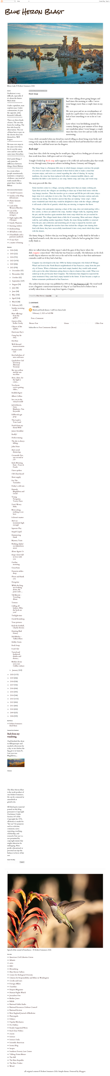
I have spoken (17, 470)
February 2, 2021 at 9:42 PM (43, 313)
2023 (12, 260)
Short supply (16, 477)
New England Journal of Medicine (22, 1013)
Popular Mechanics (16, 1022)
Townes (15, 602)
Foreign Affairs (15, 984)
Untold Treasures (16, 193)
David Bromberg (18, 619)
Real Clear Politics (16, 1031)
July (14, 288)
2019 (12, 678)
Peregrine (15, 582)
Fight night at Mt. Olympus (16, 219)
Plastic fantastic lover (15, 202)
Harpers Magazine (16, 989)
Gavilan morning (16, 563)
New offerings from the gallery (17, 315)
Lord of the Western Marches (16, 207)
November (16, 274)
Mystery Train (17, 540)
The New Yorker (15, 1063)
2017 (12, 685)
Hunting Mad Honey (17, 632)
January (15, 670)
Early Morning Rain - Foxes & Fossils (18, 465)
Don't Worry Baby (16, 505)
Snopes (12, 1048)
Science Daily (14, 1039)
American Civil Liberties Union (21, 957)
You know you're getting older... (18, 387)
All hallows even (15, 232)
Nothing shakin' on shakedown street (18, 546)
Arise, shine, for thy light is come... (17, 380)
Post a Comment (37, 318)
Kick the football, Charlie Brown (18, 627)
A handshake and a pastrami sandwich (16, 235)
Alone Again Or (18, 551)
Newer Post (33, 323)
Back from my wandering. (13, 735)
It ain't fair (15, 649)
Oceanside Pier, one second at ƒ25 (17, 457)
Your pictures (17, 622)
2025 (12, 254)
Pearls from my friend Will (17, 426)
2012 (12, 702)
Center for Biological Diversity (21, 975)
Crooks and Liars (15, 981)
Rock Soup (16, 645)
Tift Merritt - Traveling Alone (16, 597)
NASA (11, 1001)
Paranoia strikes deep (17, 572)
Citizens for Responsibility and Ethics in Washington (29, 978)
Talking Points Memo (17, 1054)
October (15, 277)
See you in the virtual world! (17, 400)
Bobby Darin (16, 642)
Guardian (13, 986)
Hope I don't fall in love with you (18, 557)
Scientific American (16, 1042)
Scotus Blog (13, 1045)
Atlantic (12, 960)
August (15, 284)
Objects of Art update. (17, 327)
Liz (34, 306)
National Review (15, 1010)
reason (11, 1034)
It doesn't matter (18, 517)
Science (12, 1036)
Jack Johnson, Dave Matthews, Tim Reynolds (18, 408)
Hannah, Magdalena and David (18, 491)
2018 (12, 681)
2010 (12, 709)
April (14, 298)
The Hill (12, 1057)
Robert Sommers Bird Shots (15, 724)
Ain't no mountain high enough (18, 523)
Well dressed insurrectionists (18, 345)
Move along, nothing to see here (18, 512)
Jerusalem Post (14, 995)
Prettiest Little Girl (17, 351)
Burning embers (15, 226)
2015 (12, 692)
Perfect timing (17, 438)
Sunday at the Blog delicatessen (16, 197)
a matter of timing (16, 242)
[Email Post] (56, 296)
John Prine (16, 446)
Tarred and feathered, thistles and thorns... (16, 655)
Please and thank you (18, 577)
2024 (12, 257)
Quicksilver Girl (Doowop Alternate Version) (18, 363)
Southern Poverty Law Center (20, 1051)
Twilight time (17, 615)
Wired (11, 1066)
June (14, 291)
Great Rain (16, 568)
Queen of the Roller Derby (17, 322)
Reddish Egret (17, 393)
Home (66, 323)
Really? (14, 434)
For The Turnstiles (16, 481)
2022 (12, 264)
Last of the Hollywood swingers (13, 213)
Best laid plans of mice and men (18, 356)
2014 (12, 695)
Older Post (99, 323)
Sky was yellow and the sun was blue (17, 372)
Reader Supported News (18, 1028)
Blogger (82, 1071)
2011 (12, 706)
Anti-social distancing (16, 451)
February (15, 305)
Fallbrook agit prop (17, 415)
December (16, 270)
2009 (12, 712)
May (14, 295)
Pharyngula (13, 1016)
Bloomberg (13, 969)
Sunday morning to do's (18, 309)
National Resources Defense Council (23, 1007)
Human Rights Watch (17, 992)
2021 (12, 267)
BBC (11, 966)
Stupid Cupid (17, 532)
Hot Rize (15, 341)
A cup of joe (13, 240)
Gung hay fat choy (16, 336)
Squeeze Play (16, 528)
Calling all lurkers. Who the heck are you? (17, 609)
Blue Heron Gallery (16, 972)
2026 (12, 250)
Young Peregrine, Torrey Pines (17, 499)
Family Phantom (15, 223)
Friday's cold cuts (18, 486)
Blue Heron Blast (34, 11)
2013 (12, 699)
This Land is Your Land (16, 421)
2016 (12, 688)
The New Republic (16, 1060)
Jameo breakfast (17, 431)
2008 (12, 716)
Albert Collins (17, 396)
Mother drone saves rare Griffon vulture (18, 664)
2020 (12, 674)
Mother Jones (14, 998)
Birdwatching (14, 229)
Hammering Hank (16, 536)
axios (11, 963)
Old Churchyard (18, 474)
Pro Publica (13, 1025)
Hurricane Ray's (18, 332)
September (16, 281)
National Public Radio (17, 1004)
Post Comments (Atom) (47, 327)
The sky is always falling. (18, 442)
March (14, 302)
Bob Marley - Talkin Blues (17, 637)
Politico (12, 1019)
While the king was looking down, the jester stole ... (17, 588)
